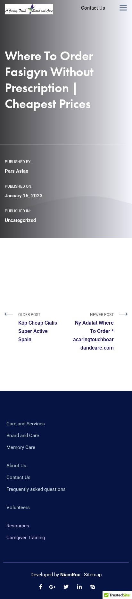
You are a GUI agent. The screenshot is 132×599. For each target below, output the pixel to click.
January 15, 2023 (24, 196)
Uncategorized (20, 220)
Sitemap (93, 575)
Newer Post (93, 331)
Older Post (37, 327)
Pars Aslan (16, 171)
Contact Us (93, 8)
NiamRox (70, 575)
